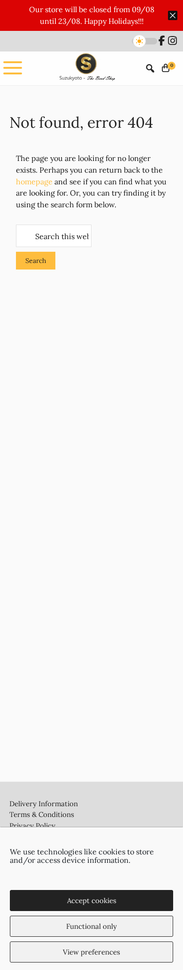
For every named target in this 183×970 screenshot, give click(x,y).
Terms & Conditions (41, 814)
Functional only (91, 926)
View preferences (91, 952)
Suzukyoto (86, 68)
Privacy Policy (32, 825)
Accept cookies (91, 900)
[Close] (172, 15)
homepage (34, 181)
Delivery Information (43, 803)
